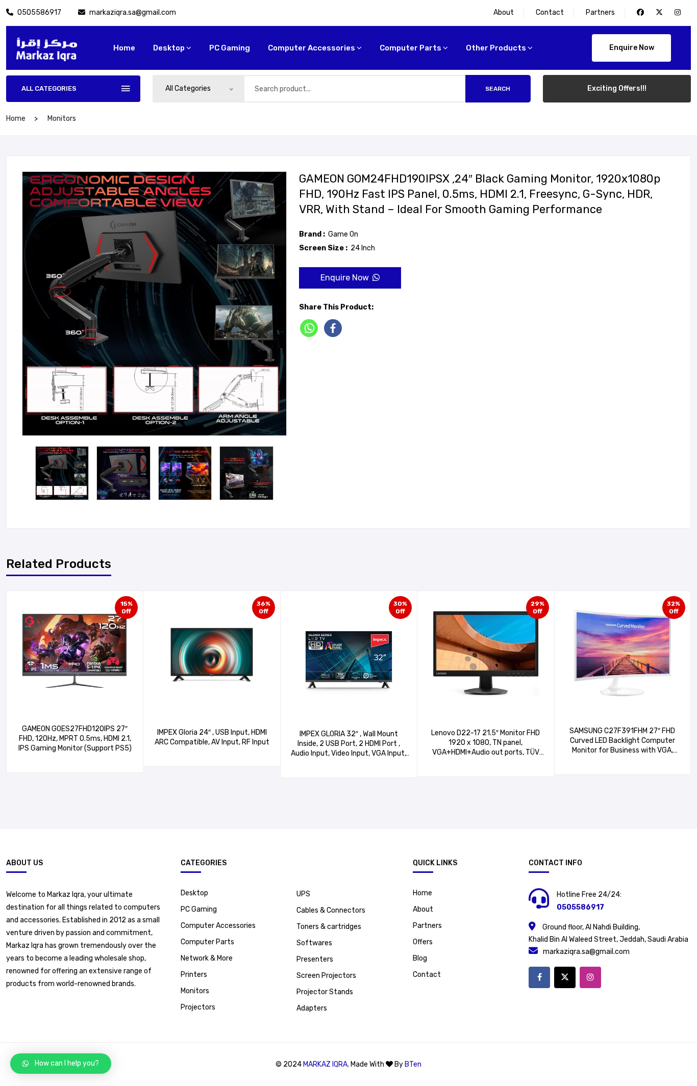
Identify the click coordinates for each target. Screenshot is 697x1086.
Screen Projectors (326, 975)
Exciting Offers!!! (616, 88)
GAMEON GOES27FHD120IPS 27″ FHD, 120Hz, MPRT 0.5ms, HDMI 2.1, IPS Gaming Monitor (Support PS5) (75, 739)
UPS (303, 894)
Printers (194, 974)
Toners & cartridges (328, 926)
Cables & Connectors (330, 910)
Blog (420, 958)
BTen (413, 1064)
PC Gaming (229, 48)
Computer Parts (410, 48)
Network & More (207, 958)
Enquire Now (631, 47)
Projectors (198, 1007)
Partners (600, 12)
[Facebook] (335, 328)
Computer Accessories (311, 48)
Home (422, 893)
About (503, 12)
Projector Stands (324, 992)
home (124, 48)
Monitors (61, 118)
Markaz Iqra (325, 1064)
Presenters (314, 959)
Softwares (314, 943)
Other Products (496, 48)
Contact (550, 12)
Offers (423, 942)
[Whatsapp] (311, 328)
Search (497, 88)
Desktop (169, 48)
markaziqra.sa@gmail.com (132, 12)
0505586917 (40, 12)
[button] (60, 1063)
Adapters (311, 1008)
